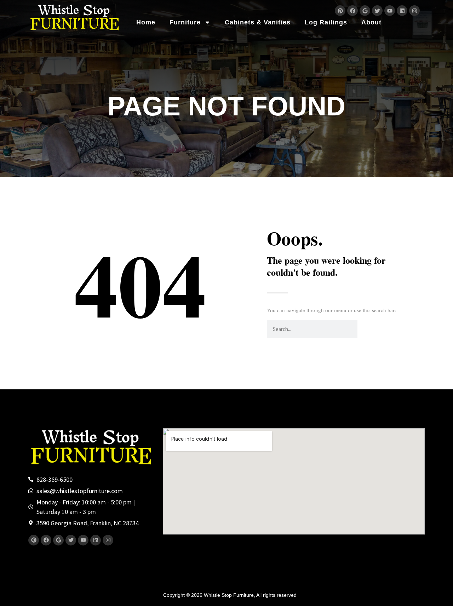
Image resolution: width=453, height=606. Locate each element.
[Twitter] (377, 10)
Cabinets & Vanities (258, 22)
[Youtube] (389, 10)
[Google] (365, 10)
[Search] (366, 329)
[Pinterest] (340, 10)
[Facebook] (352, 10)
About (371, 22)
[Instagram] (414, 10)
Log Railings (326, 22)
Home (145, 22)
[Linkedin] (402, 10)
